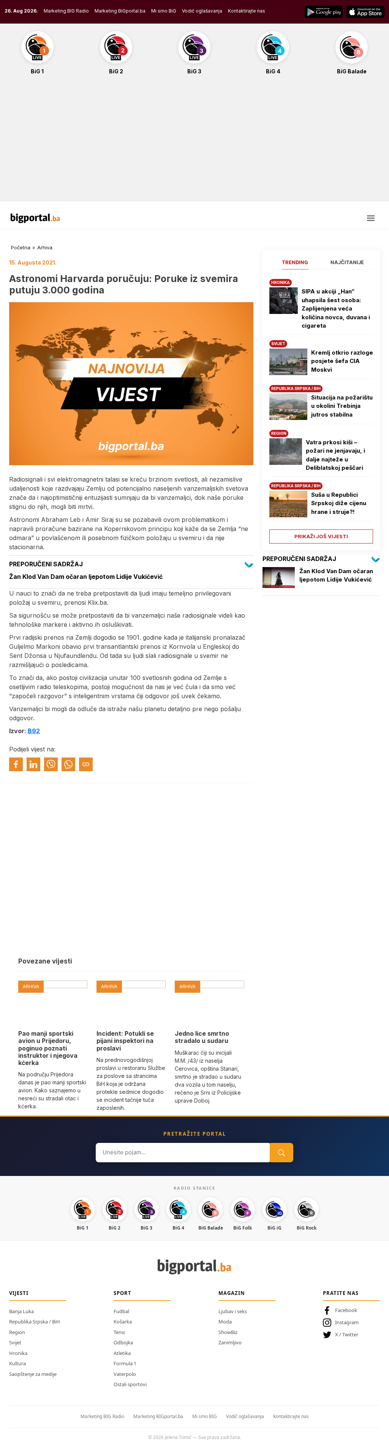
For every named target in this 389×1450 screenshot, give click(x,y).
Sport (122, 1293)
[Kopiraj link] (86, 764)
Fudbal (121, 1311)
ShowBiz (227, 1332)
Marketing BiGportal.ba (120, 11)
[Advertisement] (194, 142)
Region (17, 1332)
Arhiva (44, 247)
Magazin (231, 1293)
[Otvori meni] (370, 218)
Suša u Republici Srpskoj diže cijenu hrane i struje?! (338, 503)
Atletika (122, 1353)
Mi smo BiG (163, 11)
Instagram (347, 1322)
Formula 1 (125, 1363)
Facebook (346, 1310)
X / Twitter (346, 1334)
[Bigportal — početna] (35, 218)
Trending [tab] (295, 262)
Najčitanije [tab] (347, 262)
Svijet (15, 1342)
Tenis (119, 1332)
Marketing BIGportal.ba (158, 1416)
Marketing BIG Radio (66, 11)
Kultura (17, 1363)
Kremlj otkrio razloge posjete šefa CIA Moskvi (342, 361)
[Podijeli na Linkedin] (33, 764)
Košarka (123, 1321)
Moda (225, 1321)
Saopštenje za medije (33, 1374)
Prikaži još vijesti (321, 536)
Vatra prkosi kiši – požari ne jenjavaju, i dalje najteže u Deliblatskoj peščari (335, 455)
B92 (34, 731)
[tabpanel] (321, 408)
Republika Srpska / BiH (34, 1321)
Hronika (18, 1353)
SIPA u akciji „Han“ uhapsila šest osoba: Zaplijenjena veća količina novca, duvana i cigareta (336, 308)
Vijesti (18, 1293)
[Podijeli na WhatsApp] (68, 764)
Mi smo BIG (204, 1416)
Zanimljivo (230, 1342)
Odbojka (123, 1342)
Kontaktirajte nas (246, 11)
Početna (20, 247)
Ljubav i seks (232, 1311)
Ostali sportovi (130, 1384)
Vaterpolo (125, 1374)
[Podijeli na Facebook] (16, 764)
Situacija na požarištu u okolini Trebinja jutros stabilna (342, 406)
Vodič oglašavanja (202, 11)
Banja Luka (21, 1311)
